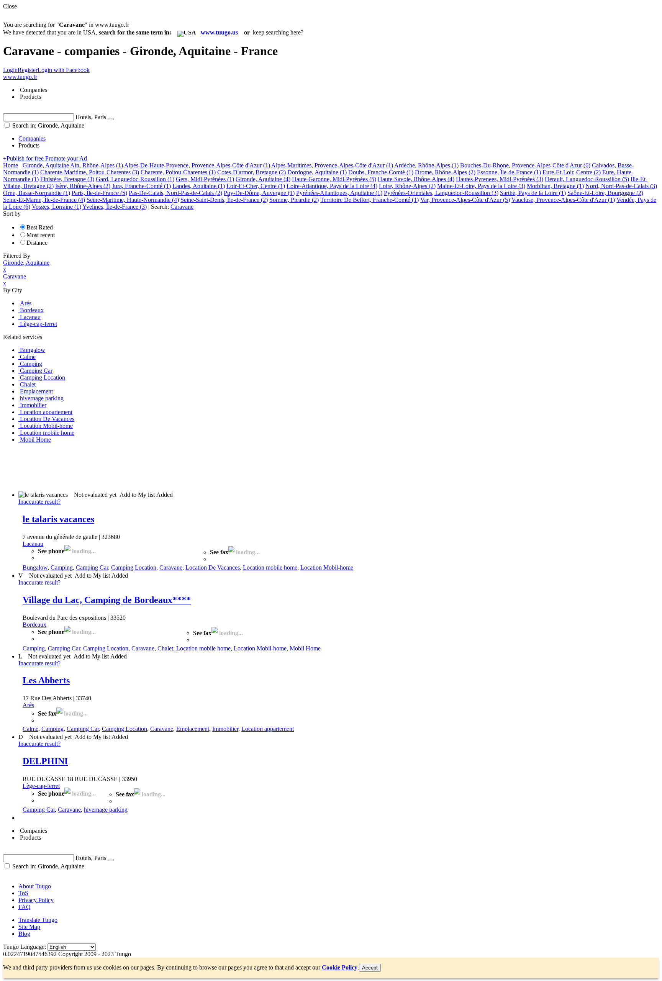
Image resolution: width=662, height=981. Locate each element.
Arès (28, 705)
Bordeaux (34, 624)
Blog (24, 933)
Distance (37, 242)
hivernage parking (106, 809)
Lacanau (33, 543)
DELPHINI (45, 761)
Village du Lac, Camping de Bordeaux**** (107, 600)
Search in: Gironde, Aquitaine (47, 125)
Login (10, 70)
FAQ (24, 907)
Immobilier (225, 729)
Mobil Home (305, 648)
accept (370, 968)
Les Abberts (46, 680)
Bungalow (35, 567)
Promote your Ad (66, 158)
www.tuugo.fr (20, 77)
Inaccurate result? (39, 501)
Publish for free (23, 158)
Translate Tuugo (37, 920)
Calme (30, 729)
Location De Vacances (212, 567)
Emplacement (192, 729)
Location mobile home (270, 567)
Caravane (170, 567)
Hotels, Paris (90, 117)
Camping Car (92, 567)
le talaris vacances (58, 519)
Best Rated (39, 227)
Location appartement (267, 729)
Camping (62, 567)
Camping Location (133, 567)
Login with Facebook (64, 70)
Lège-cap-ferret (41, 786)
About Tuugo (34, 886)
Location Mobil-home (326, 567)
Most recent (40, 235)
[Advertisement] (142, 466)
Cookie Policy (339, 967)
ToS (23, 893)
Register (28, 70)
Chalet (165, 648)
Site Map (29, 927)
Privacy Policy (36, 900)
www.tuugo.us (219, 32)
